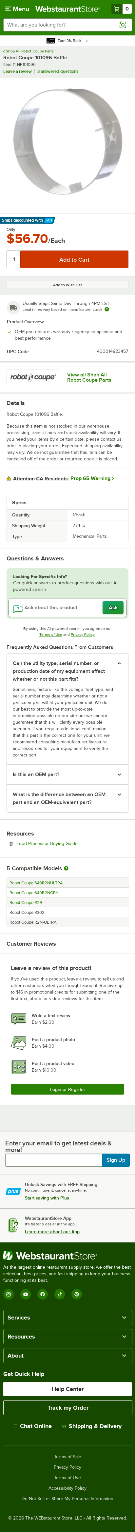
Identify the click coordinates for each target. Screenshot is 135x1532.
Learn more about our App (52, 1231)
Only (11, 229)
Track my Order (68, 1407)
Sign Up (115, 1160)
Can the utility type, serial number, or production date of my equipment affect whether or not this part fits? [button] (59, 671)
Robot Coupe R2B (26, 902)
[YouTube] (25, 1294)
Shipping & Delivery (95, 1426)
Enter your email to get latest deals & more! (58, 1146)
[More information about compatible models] (66, 869)
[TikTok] (59, 1294)
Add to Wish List (67, 285)
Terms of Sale (67, 1457)
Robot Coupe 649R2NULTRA (36, 883)
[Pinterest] (76, 1294)
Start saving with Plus (47, 1197)
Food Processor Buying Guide (64, 843)
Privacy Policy (83, 634)
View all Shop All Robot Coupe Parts (89, 377)
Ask (113, 608)
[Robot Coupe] (33, 377)
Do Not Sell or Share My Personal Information (67, 1499)
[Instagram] (8, 1294)
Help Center (68, 1389)
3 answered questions (57, 71)
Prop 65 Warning (90, 478)
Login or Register (67, 1089)
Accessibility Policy (67, 1488)
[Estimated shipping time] (106, 309)
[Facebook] (42, 1294)
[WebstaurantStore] (67, 1255)
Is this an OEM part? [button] (36, 774)
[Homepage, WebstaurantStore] (67, 8)
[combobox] (67, 24)
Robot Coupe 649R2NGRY (34, 893)
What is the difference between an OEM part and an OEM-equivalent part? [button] (59, 798)
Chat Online (36, 1426)
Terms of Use (50, 634)
